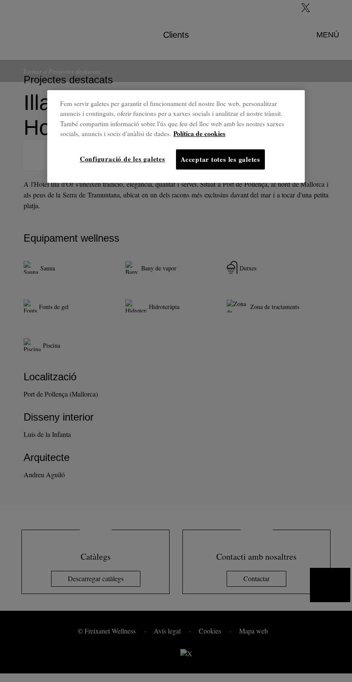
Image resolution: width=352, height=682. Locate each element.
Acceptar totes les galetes (220, 159)
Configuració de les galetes (122, 159)
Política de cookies (199, 133)
